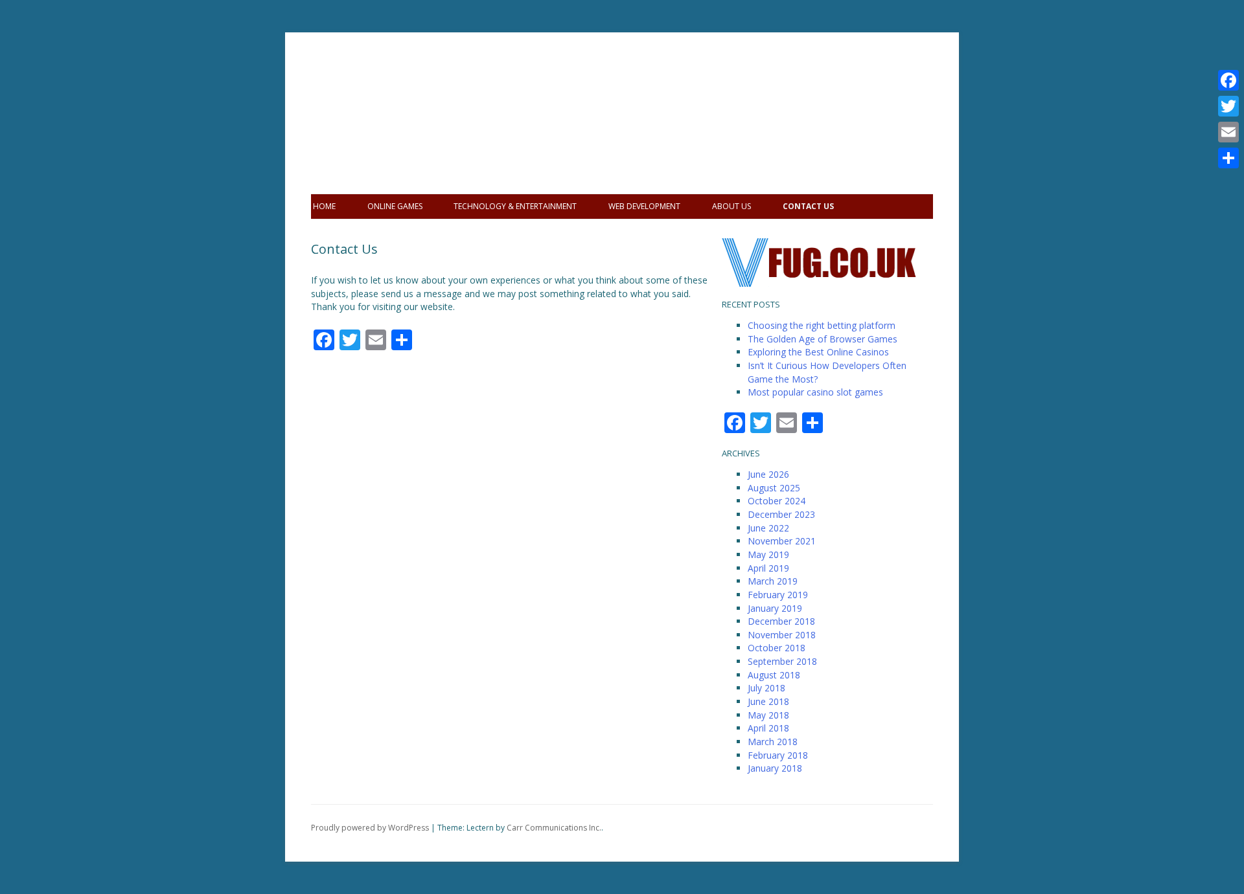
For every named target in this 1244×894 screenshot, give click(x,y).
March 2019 (773, 581)
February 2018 (778, 755)
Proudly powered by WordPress (370, 827)
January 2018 (775, 768)
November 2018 (782, 635)
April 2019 (768, 568)
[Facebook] (1228, 80)
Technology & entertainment (515, 206)
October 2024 (776, 501)
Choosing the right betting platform (821, 325)
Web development (644, 206)
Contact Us (808, 206)
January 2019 (775, 608)
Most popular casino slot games (815, 392)
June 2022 (768, 528)
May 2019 (768, 554)
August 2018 (774, 675)
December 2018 (781, 621)
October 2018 (776, 648)
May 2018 (768, 715)
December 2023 (781, 514)
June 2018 (768, 701)
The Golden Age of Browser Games (822, 339)
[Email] (1228, 132)
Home (324, 206)
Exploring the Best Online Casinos (818, 352)
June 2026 (768, 474)
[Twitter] (1228, 106)
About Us (731, 206)
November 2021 (782, 541)
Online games (394, 206)
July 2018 (766, 688)
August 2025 (774, 488)
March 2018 (773, 741)
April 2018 (768, 728)
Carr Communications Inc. (554, 827)
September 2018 (782, 661)
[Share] (1228, 158)
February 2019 (778, 594)
